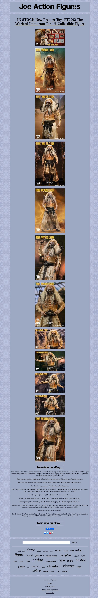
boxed (30, 555)
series (58, 550)
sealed (35, 566)
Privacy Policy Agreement (49, 589)
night (79, 567)
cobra (36, 570)
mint (52, 571)
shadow (64, 571)
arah (15, 561)
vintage (69, 565)
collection (21, 551)
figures (39, 555)
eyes (83, 555)
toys (28, 567)
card (21, 561)
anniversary (51, 556)
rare (62, 560)
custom (45, 551)
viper (28, 561)
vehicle (45, 571)
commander (51, 561)
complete (66, 555)
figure (19, 554)
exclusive (75, 550)
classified (53, 566)
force (31, 550)
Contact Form (49, 586)
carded (58, 572)
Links (50, 583)
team (66, 551)
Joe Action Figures (50, 580)
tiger (51, 551)
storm (43, 567)
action (38, 560)
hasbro (81, 560)
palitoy (21, 566)
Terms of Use (50, 593)
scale (39, 551)
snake (70, 560)
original (76, 556)
